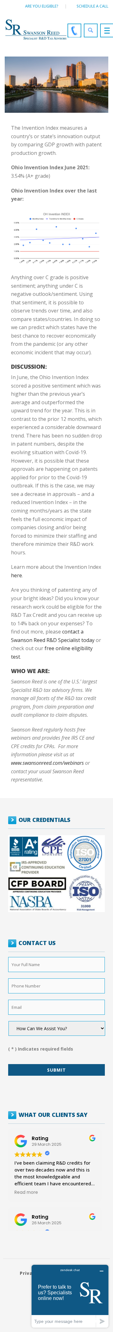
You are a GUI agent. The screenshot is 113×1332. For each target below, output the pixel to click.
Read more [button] (26, 1192)
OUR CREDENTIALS (44, 820)
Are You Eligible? (41, 6)
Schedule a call (92, 6)
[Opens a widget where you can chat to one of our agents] (70, 1296)
